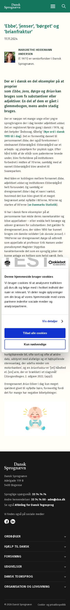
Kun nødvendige (35, 344)
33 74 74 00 (38, 499)
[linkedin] (12, 521)
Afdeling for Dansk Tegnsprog (34, 505)
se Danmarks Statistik (42, 204)
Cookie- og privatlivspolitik (52, 604)
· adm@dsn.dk (55, 499)
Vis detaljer (50, 321)
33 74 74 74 (39, 494)
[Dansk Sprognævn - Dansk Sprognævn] (12, 6)
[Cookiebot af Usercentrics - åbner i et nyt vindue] (49, 263)
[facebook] (6, 521)
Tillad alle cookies (35, 333)
